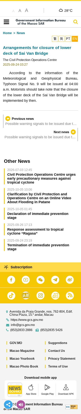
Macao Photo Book (24, 366)
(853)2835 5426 (51, 330)
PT (68, 38)
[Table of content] (5, 22)
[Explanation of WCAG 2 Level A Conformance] (71, 406)
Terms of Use (58, 366)
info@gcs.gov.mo (23, 325)
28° (68, 10)
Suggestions (57, 343)
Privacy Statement (61, 358)
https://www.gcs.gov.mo (27, 319)
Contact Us (56, 350)
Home (7, 33)
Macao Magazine (22, 350)
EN (75, 38)
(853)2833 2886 (21, 330)
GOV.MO (16, 343)
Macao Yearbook (22, 358)
